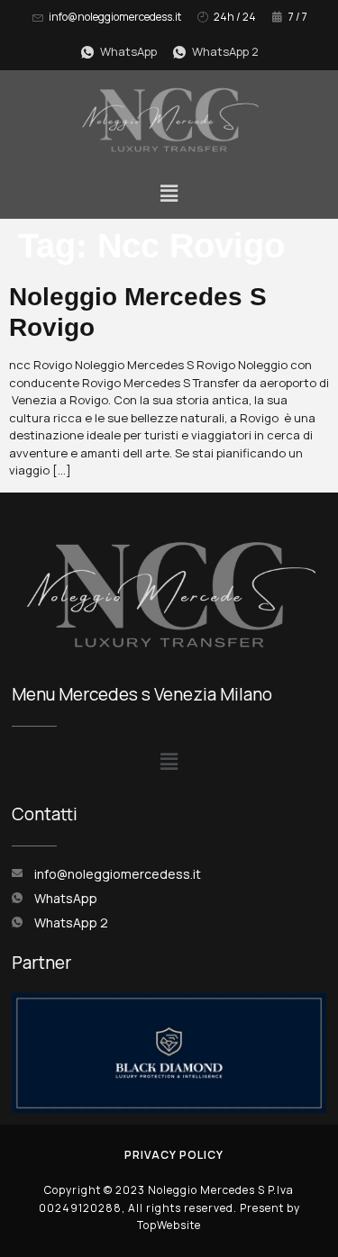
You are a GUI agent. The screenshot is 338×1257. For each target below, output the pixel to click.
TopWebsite (169, 1225)
